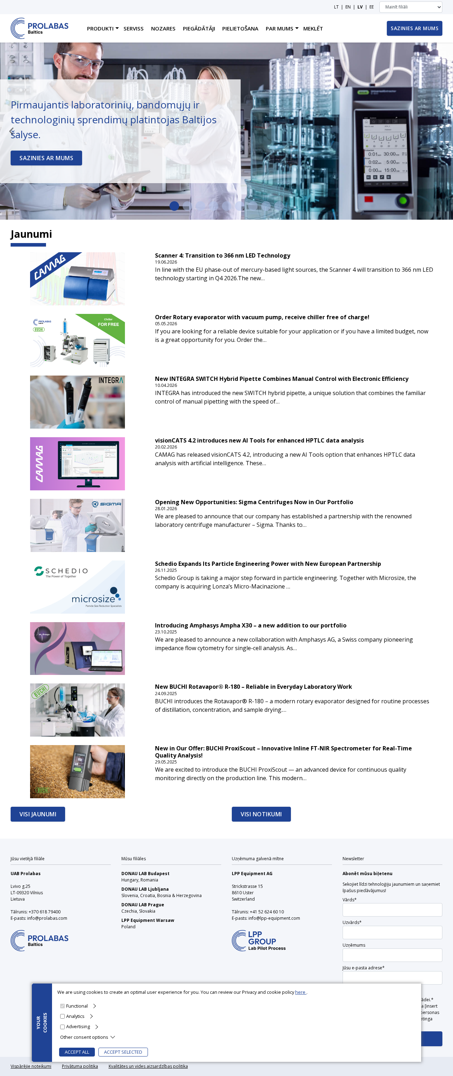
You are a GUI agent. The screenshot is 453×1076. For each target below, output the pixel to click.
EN (348, 7)
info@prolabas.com (47, 918)
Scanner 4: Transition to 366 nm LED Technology (222, 255)
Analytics (75, 1016)
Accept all (77, 1052)
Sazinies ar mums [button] (414, 28)
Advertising (78, 1026)
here (300, 992)
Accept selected (123, 1052)
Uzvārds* (352, 922)
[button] (11, 131)
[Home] (39, 28)
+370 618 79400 (45, 912)
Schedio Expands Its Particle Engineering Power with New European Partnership (268, 563)
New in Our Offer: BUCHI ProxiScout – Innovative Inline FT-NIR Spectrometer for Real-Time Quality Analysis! (283, 752)
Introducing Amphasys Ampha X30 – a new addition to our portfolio (250, 625)
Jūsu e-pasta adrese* (364, 968)
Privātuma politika (80, 1066)
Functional (77, 1006)
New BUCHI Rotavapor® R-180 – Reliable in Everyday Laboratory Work (253, 686)
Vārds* (350, 900)
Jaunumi (31, 234)
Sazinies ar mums (46, 158)
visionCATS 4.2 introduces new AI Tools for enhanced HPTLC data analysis (259, 440)
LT (336, 7)
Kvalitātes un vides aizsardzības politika (148, 1066)
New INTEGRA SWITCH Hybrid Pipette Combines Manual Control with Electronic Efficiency (281, 379)
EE (371, 7)
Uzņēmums (354, 945)
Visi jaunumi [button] (37, 814)
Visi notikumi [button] (261, 814)
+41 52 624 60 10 (267, 912)
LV (360, 7)
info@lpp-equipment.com (274, 918)
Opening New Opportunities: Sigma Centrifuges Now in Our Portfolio (254, 502)
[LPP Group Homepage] (39, 936)
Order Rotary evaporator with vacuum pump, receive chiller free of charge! (262, 317)
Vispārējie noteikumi (31, 1066)
